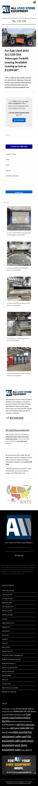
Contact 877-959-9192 (19, 146)
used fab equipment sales (13, 85)
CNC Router (5, 610)
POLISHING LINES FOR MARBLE (11, 655)
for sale (16, 77)
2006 (14, 708)
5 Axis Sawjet (6, 594)
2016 (23, 708)
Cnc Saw (4, 714)
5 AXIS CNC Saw (7, 590)
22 (11, 708)
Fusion (16, 721)
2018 (29, 708)
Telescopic (20, 80)
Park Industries (27, 724)
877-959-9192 (19, 120)
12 (9, 77)
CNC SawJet (5, 615)
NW (15, 724)
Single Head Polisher (8, 663)
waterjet (28, 750)
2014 (17, 708)
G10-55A (28, 77)
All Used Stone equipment (17, 430)
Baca (8, 711)
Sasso (8, 728)
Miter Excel (5, 647)
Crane (3, 619)
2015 (20, 708)
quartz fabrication (23, 436)
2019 (32, 708)
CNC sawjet (9, 714)
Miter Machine (6, 651)
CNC (25, 711)
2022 (5, 711)
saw (12, 728)
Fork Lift (4, 635)
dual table (23, 714)
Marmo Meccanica (27, 721)
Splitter (4, 679)
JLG (6, 80)
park (18, 724)
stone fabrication (22, 441)
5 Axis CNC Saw (6, 708)
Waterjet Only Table (8, 692)
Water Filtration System (9, 688)
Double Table (17, 714)
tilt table (8, 732)
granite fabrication (11, 436)
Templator (5, 683)
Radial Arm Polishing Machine (10, 659)
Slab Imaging (5, 675)
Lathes (4, 643)
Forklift (22, 77)
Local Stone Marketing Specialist (22, 783)
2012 (12, 77)
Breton (12, 711)
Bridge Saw (5, 602)
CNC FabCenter (6, 606)
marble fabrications (12, 439)
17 (10, 708)
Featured (4, 631)
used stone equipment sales (20, 87)
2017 (26, 708)
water (23, 750)
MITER (4, 724)
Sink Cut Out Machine (8, 667)
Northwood (10, 724)
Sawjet (17, 728)
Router (4, 728)
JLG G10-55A (12, 80)
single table (25, 728)
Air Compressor (6, 598)
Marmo (21, 721)
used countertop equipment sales (20, 82)
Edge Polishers (6, 623)
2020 (3, 711)
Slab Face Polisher (7, 671)
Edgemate (5, 627)
